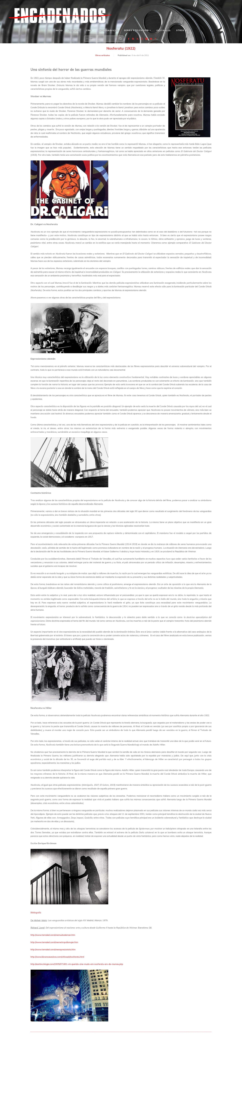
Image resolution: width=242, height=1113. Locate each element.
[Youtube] (151, 39)
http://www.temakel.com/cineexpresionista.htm (53, 949)
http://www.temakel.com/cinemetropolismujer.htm (54, 942)
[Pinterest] (155, 39)
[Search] (120, 39)
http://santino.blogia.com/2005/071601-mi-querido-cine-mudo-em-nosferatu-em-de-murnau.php (77, 964)
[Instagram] (142, 39)
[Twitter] (137, 39)
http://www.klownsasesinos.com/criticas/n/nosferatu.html (57, 957)
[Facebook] (128, 39)
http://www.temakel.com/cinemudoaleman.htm (53, 935)
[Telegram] (146, 39)
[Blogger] (133, 39)
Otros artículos (102, 55)
